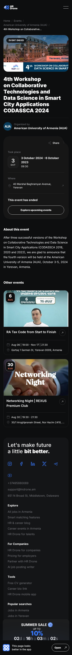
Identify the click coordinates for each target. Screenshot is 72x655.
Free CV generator (20, 583)
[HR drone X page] (44, 464)
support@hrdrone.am (22, 489)
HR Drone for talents (21, 534)
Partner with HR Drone (22, 561)
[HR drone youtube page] (10, 475)
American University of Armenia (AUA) (25, 24)
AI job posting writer (21, 567)
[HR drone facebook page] (21, 464)
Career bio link (17, 588)
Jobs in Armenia (18, 610)
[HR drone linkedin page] (33, 464)
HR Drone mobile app (22, 594)
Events (17, 20)
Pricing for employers (22, 555)
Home (6, 20)
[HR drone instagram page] (10, 464)
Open (58, 647)
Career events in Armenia (24, 528)
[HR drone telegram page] (56, 464)
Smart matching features (24, 517)
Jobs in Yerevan (18, 616)
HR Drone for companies (24, 550)
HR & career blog (19, 523)
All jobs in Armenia (20, 511)
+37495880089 (18, 483)
